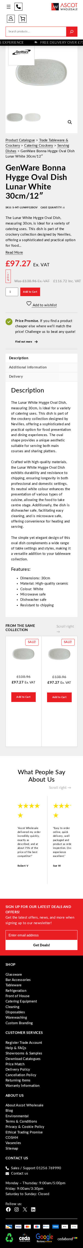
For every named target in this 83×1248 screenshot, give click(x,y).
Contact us (19, 1173)
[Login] (11, 18)
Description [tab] (18, 358)
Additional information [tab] (28, 367)
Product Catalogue (20, 140)
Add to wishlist (44, 305)
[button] (70, 122)
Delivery (16, 376)
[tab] (41, 376)
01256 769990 (18, 7)
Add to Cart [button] (23, 697)
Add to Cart (30, 292)
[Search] (71, 31)
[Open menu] (9, 7)
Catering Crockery (38, 145)
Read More (14, 252)
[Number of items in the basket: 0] (23, 19)
